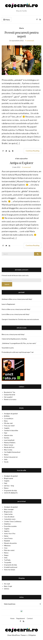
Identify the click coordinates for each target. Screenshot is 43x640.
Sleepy (6, 555)
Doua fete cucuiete (10, 526)
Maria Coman (8, 445)
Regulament (11, 304)
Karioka (6, 438)
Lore (3, 314)
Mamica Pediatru (9, 442)
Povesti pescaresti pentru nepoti (21, 34)
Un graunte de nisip (10, 490)
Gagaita (6, 428)
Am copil (7, 584)
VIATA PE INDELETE (11, 493)
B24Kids (7, 416)
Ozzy (5, 548)
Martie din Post (9, 447)
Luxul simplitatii (9, 440)
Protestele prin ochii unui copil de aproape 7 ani (17, 352)
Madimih (7, 541)
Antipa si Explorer (21, 163)
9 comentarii (29, 41)
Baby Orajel (8, 586)
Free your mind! (9, 426)
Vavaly (6, 462)
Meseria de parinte (10, 543)
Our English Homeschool (12, 452)
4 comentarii (26, 167)
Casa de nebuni (9, 517)
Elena (6, 421)
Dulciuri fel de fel (9, 395)
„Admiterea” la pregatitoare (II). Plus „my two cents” (19, 343)
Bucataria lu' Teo (9, 392)
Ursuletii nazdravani (10, 567)
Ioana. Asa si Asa (9, 533)
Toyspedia (7, 562)
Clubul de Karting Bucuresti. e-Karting (14, 339)
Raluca (6, 455)
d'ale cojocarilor (21, 158)
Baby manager (9, 509)
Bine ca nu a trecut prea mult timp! (20, 299)
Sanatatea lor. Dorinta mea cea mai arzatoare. (24, 319)
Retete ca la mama (10, 399)
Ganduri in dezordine (11, 430)
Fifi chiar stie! (8, 423)
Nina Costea (8, 450)
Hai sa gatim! (8, 397)
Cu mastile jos (8, 418)
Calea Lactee (8, 514)
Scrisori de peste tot (11, 457)
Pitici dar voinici (9, 550)
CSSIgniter (32, 635)
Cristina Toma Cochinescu (12, 521)
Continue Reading (32, 151)
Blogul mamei (8, 478)
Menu (7, 19)
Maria (21, 28)
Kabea (6, 536)
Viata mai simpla (9, 570)
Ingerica (6, 531)
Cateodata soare (9, 519)
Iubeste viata (8, 435)
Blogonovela (8, 512)
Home (12, 618)
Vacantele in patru (8, 348)
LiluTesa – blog (9, 486)
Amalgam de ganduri (11, 414)
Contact (30, 618)
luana (3, 304)
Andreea (4, 299)
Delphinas (7, 524)
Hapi (5, 433)
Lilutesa (6, 589)
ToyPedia (7, 560)
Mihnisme (7, 545)
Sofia (5, 459)
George (4, 319)
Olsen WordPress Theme (16, 635)
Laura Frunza (8, 538)
